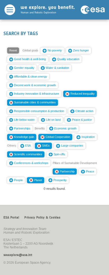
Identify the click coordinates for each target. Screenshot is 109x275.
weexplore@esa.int (17, 255)
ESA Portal (11, 217)
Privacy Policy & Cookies (42, 217)
